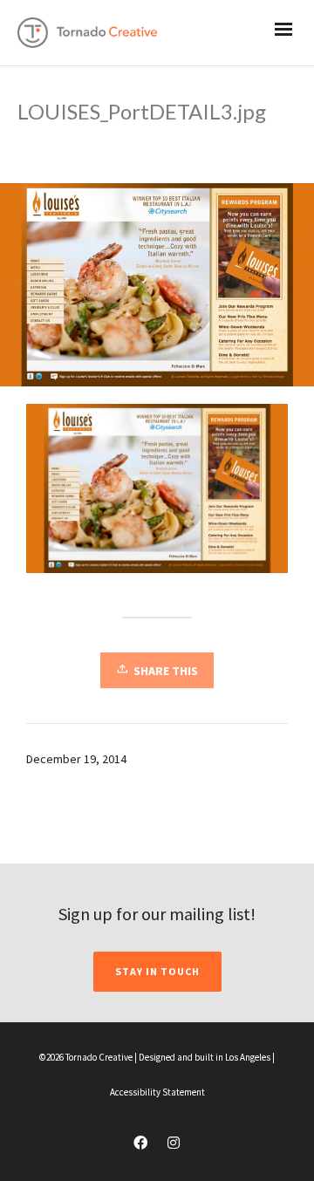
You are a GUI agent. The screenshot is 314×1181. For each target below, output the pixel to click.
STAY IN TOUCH (157, 971)
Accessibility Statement (157, 1092)
